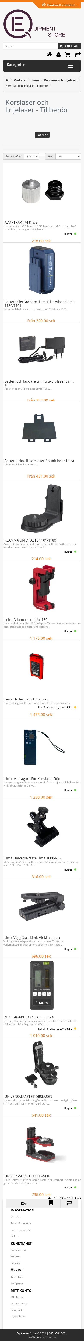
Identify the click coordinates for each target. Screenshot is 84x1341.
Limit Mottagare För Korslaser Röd (32, 778)
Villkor (14, 1236)
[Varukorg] (67, 55)
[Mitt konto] (58, 55)
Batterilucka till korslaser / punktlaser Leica (39, 460)
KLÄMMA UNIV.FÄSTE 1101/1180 (30, 540)
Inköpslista (17, 1310)
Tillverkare (17, 1277)
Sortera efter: (14, 156)
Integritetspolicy (20, 1230)
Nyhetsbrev (18, 1316)
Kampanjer (17, 1283)
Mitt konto (17, 1297)
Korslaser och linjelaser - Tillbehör (27, 86)
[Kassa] (78, 55)
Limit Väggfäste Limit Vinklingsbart (32, 937)
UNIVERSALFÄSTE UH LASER (27, 1176)
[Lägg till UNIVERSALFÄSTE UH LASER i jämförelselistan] (69, 1203)
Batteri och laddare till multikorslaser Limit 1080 (39, 383)
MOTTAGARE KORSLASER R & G (29, 1017)
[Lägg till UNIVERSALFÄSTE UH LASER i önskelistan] (51, 1203)
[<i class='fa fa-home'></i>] (7, 80)
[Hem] (49, 55)
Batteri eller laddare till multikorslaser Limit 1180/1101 (40, 303)
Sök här (70, 45)
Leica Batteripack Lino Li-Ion (27, 699)
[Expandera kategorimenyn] (70, 65)
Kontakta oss (18, 1250)
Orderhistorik (19, 1303)
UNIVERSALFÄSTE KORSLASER (28, 1096)
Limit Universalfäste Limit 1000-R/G (33, 858)
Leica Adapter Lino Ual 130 (26, 619)
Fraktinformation (21, 1223)
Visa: (50, 156)
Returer (15, 1256)
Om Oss (15, 1217)
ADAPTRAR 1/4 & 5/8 (21, 222)
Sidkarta (16, 1263)
